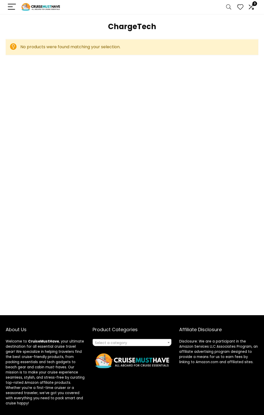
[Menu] (12, 7)
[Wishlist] (240, 7)
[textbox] (132, 342)
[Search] (228, 7)
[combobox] (132, 342)
